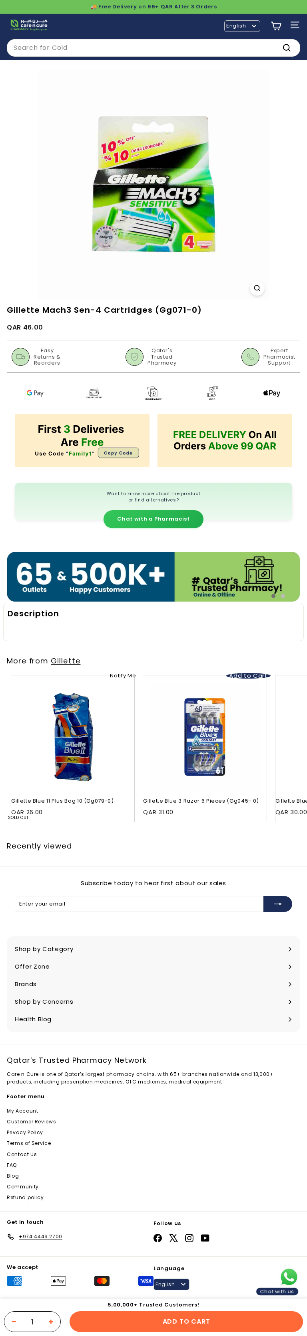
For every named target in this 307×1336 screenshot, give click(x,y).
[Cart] (276, 26)
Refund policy (25, 1197)
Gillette (65, 661)
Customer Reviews (31, 1121)
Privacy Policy (25, 1132)
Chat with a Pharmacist (153, 519)
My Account (22, 1110)
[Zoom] (257, 288)
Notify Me (123, 675)
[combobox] (153, 48)
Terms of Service (29, 1143)
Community (23, 1186)
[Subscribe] (277, 904)
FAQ (12, 1165)
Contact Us (22, 1154)
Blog (13, 1175)
